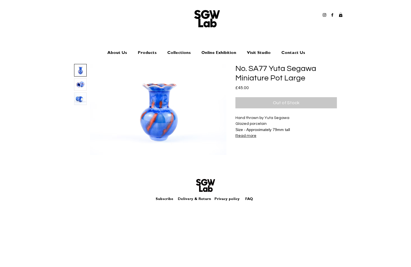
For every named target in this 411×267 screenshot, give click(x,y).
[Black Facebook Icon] (332, 15)
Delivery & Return (194, 199)
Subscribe (164, 199)
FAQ (249, 199)
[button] (340, 15)
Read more (245, 136)
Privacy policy (229, 199)
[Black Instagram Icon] (324, 15)
